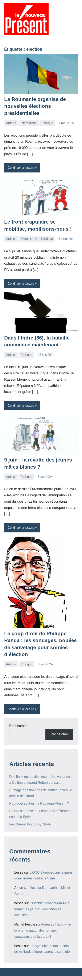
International (29, 123)
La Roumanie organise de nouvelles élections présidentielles (35, 106)
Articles (11, 123)
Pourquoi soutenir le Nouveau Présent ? (39, 803)
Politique (47, 123)
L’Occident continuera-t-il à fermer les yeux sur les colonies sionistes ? (41, 909)
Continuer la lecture (21, 167)
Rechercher (18, 726)
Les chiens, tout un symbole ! (30, 824)
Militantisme (29, 238)
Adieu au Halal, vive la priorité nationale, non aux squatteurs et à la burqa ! (42, 930)
